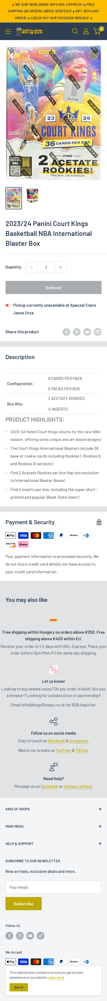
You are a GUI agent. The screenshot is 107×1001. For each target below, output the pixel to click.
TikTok (81, 750)
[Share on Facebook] (66, 332)
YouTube (63, 750)
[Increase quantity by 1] (60, 267)
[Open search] (75, 31)
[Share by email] (98, 332)
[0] (97, 31)
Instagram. (79, 740)
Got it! (19, 987)
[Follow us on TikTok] (40, 936)
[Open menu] (8, 31)
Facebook (56, 740)
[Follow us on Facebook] (9, 936)
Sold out (53, 287)
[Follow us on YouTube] (30, 936)
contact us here (78, 786)
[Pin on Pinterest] (77, 332)
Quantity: (13, 266)
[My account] (86, 31)
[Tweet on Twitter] (87, 332)
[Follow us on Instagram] (20, 936)
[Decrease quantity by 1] (31, 267)
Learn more (56, 977)
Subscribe (23, 903)
